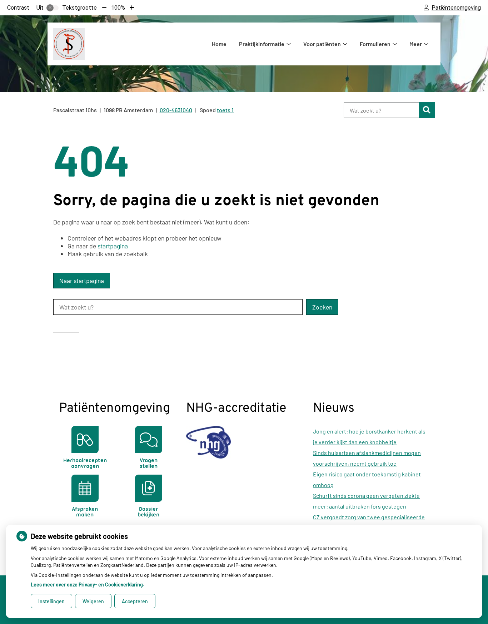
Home (219, 43)
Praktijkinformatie (261, 43)
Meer (415, 43)
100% (118, 7)
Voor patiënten (322, 43)
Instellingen (51, 601)
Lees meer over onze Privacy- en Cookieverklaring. (87, 584)
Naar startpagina (81, 280)
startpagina (113, 246)
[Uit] (52, 7)
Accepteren (135, 601)
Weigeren (93, 601)
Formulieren (375, 43)
